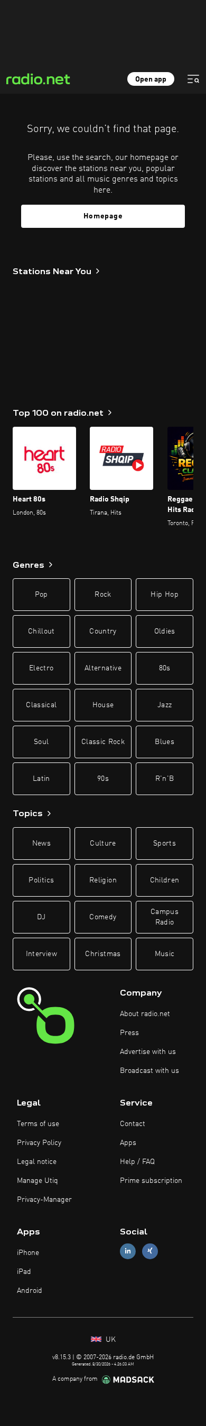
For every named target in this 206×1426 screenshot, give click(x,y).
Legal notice (37, 1162)
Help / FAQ (137, 1162)
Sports (164, 843)
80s (165, 668)
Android (29, 1290)
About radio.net (145, 1014)
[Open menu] (193, 79)
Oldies (164, 631)
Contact (132, 1124)
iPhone (28, 1253)
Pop (41, 594)
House (103, 705)
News (41, 843)
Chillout (41, 631)
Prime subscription (151, 1180)
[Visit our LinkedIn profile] (128, 1251)
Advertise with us (148, 1052)
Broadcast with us (149, 1070)
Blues (164, 742)
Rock (103, 594)
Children (165, 880)
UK (110, 1339)
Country (102, 631)
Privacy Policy (39, 1143)
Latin (41, 778)
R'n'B (164, 778)
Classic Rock (103, 742)
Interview (41, 954)
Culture (103, 843)
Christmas (102, 954)
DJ (41, 917)
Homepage (103, 216)
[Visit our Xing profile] (150, 1251)
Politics (41, 880)
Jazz (164, 705)
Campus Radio (165, 917)
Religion (103, 880)
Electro (41, 668)
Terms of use (38, 1124)
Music (165, 954)
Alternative (103, 668)
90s (103, 778)
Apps (128, 1143)
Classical (41, 705)
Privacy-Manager (44, 1199)
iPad (24, 1272)
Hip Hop (164, 594)
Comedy (102, 917)
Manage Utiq (37, 1180)
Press (129, 1033)
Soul (41, 742)
